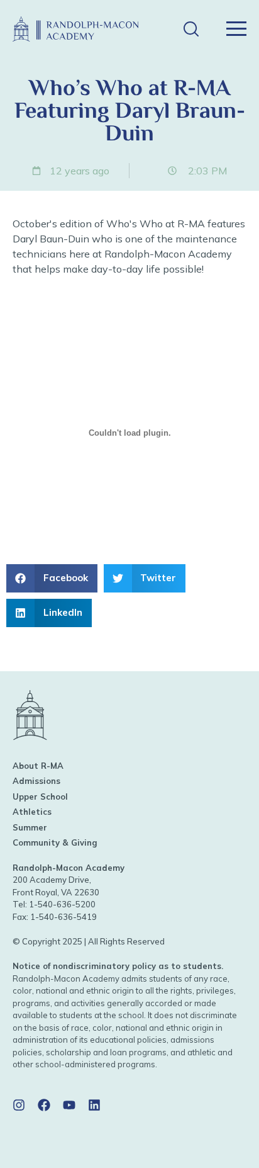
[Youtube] (69, 1105)
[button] (190, 29)
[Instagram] (18, 1105)
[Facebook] (44, 1105)
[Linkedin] (94, 1105)
